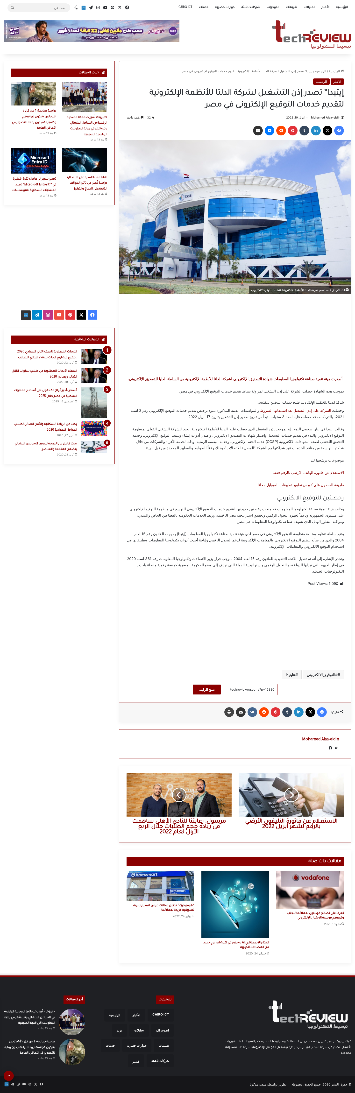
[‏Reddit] (281, 130)
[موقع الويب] (336, 748)
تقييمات (291, 7)
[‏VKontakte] (252, 712)
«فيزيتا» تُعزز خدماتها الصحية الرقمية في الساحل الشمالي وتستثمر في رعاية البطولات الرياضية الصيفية (29, 1017)
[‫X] (327, 130)
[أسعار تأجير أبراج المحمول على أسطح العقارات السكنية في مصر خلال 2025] (94, 402)
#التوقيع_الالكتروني (322, 674)
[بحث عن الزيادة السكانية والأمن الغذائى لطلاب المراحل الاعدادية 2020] (94, 428)
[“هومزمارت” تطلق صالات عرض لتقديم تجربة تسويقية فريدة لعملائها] (160, 886)
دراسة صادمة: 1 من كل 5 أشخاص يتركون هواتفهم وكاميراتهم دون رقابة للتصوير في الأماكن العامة (30, 1047)
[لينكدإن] (316, 130)
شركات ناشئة (250, 7)
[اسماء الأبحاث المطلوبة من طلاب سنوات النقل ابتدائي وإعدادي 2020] (94, 375)
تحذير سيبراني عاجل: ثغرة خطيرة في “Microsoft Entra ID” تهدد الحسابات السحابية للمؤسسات (34, 184)
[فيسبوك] (339, 130)
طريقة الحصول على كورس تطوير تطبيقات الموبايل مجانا (301, 485)
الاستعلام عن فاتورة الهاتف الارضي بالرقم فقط (308, 472)
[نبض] (83, 7)
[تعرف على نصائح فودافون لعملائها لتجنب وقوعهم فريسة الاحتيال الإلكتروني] (310, 890)
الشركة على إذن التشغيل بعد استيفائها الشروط (296, 410)
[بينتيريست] (293, 130)
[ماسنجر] (269, 130)
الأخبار (325, 7)
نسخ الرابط (207, 689)
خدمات (203, 7)
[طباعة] (229, 712)
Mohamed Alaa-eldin (325, 117)
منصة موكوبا (258, 1084)
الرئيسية (342, 7)
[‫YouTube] (59, 315)
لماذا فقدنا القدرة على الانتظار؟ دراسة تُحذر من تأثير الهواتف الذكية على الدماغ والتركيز (87, 183)
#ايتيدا (290, 674)
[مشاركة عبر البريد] (258, 130)
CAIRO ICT (185, 7)
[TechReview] (311, 34)
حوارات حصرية (225, 7)
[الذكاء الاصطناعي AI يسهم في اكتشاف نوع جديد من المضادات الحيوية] (235, 904)
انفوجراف (273, 7)
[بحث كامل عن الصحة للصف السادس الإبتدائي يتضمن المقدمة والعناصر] (94, 447)
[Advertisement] (235, 335)
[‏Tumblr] (304, 130)
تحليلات (309, 7)
